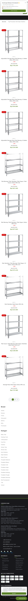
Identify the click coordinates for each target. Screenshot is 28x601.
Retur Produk (18, 567)
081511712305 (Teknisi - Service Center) (11, 546)
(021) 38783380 (6, 542)
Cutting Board (4, 439)
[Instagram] (5, 552)
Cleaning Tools (4, 437)
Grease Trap (4, 447)
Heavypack (3, 418)
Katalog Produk (5, 560)
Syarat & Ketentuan (20, 558)
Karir (3, 563)
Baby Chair (3, 434)
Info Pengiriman (19, 565)
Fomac (2, 415)
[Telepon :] (2, 542)
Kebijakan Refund (19, 563)
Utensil (2, 485)
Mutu (2, 423)
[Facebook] (2, 552)
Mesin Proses (4, 457)
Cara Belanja (5, 567)
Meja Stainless (4, 454)
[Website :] (2, 548)
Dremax (3, 413)
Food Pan (3, 442)
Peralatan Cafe (4, 464)
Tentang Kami (5, 558)
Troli (2, 482)
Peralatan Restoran (5, 477)
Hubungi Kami (5, 565)
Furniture (3, 444)
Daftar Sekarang (14, 10)
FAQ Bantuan (5, 569)
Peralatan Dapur (5, 467)
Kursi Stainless (4, 452)
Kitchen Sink (4, 449)
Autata (2, 410)
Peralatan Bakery (5, 462)
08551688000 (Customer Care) (9, 544)
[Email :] (2, 540)
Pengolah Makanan (5, 459)
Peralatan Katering (5, 472)
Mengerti (14, 593)
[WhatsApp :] (2, 544)
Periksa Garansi (19, 569)
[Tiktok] (11, 552)
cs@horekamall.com (7, 539)
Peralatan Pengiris (5, 475)
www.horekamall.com (7, 548)
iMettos (3, 420)
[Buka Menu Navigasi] (1, 18)
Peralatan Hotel (4, 470)
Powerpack (3, 425)
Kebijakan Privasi (19, 560)
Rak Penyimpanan (5, 480)
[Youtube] (8, 552)
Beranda (4, 21)
